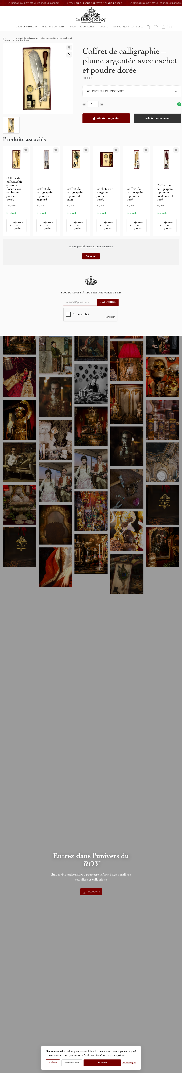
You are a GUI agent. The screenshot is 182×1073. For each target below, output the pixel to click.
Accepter (102, 1063)
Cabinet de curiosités (82, 27)
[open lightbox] (69, 55)
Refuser (53, 1063)
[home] (91, 11)
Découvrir (91, 256)
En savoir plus (129, 1063)
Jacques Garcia (80, 3)
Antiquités (137, 27)
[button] (26, 28)
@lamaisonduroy (73, 875)
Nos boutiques (121, 27)
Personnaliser (72, 1063)
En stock (11, 212)
